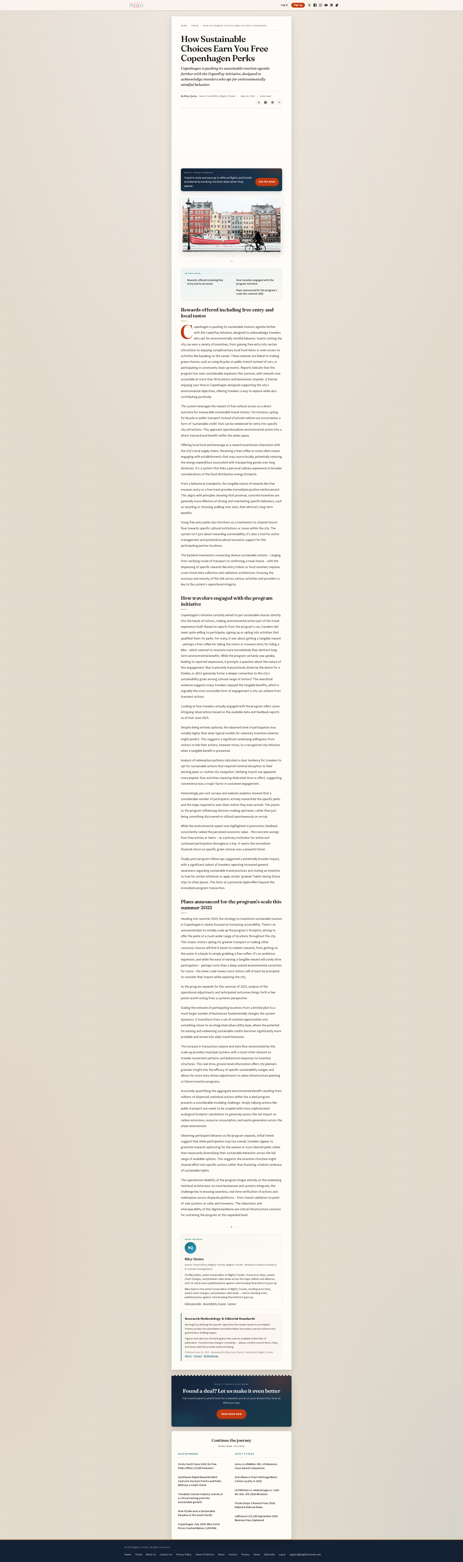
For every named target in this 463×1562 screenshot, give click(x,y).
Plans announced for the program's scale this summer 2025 (256, 292)
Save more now (231, 1414)
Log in (284, 5)
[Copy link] (279, 102)
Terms (256, 1554)
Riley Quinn (190, 96)
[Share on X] (259, 102)
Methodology (211, 1356)
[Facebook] (315, 5)
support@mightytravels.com (305, 1554)
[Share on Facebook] (266, 102)
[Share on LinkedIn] (272, 102)
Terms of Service (204, 1554)
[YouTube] (326, 5)
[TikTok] (337, 5)
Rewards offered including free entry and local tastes (205, 282)
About (188, 1356)
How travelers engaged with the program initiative (255, 282)
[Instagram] (320, 5)
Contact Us (166, 1554)
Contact (232, 1304)
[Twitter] (309, 5)
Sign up (298, 5)
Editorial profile (193, 1304)
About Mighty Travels (214, 1304)
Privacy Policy (183, 1554)
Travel (195, 25)
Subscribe (269, 1554)
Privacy (245, 1554)
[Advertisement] (231, 138)
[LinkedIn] (331, 5)
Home (184, 25)
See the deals (267, 182)
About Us (151, 1554)
